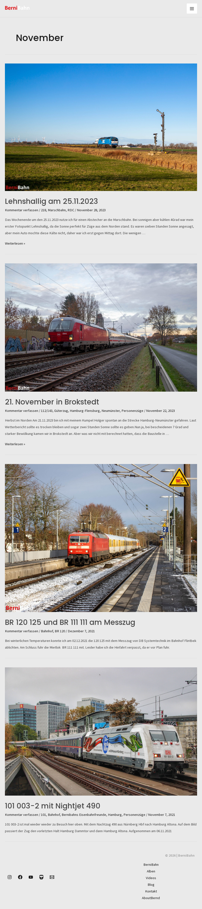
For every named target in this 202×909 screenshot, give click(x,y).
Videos (151, 878)
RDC (70, 210)
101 (43, 814)
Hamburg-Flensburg (85, 410)
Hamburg (115, 814)
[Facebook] (20, 877)
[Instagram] (9, 877)
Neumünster (110, 410)
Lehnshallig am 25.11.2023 (51, 201)
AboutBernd (151, 898)
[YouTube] (31, 877)
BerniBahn (151, 864)
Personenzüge (132, 410)
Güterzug (61, 410)
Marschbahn (57, 210)
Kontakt (151, 891)
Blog (151, 884)
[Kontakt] (52, 877)
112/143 (46, 410)
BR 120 (60, 631)
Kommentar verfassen (21, 210)
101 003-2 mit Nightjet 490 (52, 806)
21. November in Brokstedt (52, 402)
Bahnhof (47, 631)
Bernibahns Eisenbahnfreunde (84, 814)
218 (43, 210)
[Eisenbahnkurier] (41, 877)
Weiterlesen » (15, 243)
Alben (151, 871)
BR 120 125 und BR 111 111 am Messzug (70, 622)
